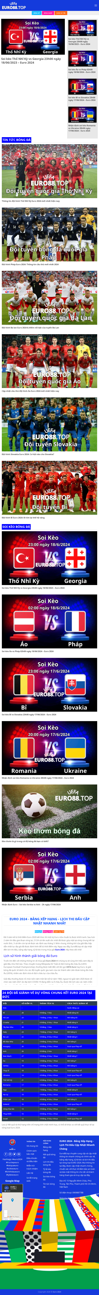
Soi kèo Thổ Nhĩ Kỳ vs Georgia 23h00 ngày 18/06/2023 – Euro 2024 (31, 60)
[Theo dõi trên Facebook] (6, 1154)
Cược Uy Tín (60, 13)
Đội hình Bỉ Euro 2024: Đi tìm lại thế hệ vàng (23, 517)
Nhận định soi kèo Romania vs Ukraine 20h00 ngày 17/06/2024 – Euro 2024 (81, 128)
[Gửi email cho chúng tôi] (19, 1154)
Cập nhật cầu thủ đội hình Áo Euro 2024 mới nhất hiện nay (30, 391)
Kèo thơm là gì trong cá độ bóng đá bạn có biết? (25, 841)
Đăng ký (37, 13)
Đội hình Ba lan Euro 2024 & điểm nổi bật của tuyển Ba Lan (30, 327)
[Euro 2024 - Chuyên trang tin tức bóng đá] (14, 5)
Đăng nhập (48, 13)
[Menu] (95, 5)
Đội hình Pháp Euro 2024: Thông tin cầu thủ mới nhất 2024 (30, 264)
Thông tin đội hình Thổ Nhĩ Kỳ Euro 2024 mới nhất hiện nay (31, 201)
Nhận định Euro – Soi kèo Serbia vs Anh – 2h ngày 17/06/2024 (31, 904)
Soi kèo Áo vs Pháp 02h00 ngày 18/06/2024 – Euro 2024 (81, 70)
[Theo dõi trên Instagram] (10, 1154)
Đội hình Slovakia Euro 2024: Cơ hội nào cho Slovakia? (28, 454)
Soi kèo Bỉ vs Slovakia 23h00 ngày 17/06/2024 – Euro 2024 (81, 98)
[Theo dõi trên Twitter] (15, 1154)
